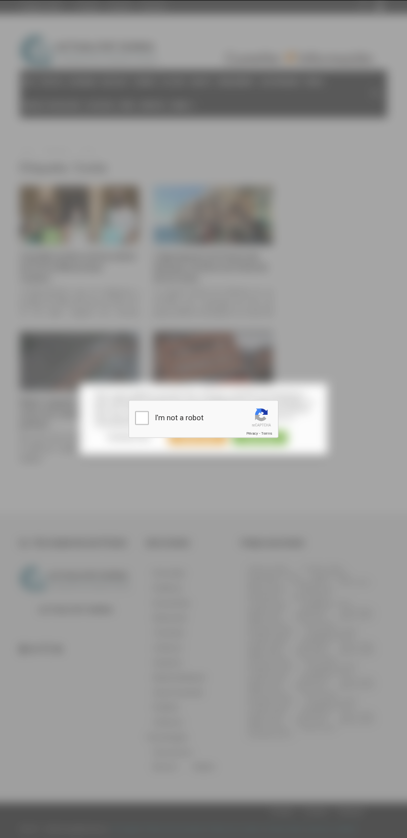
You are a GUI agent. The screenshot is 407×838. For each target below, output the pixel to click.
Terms (266, 433)
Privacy (252, 433)
